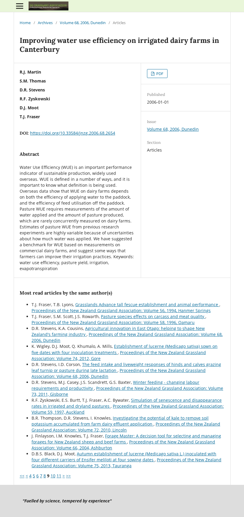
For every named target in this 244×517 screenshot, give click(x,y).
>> (68, 476)
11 (59, 476)
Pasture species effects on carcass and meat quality (153, 316)
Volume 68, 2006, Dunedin (83, 22)
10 (53, 476)
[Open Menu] (20, 6)
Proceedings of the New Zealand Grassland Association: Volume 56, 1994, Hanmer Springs (121, 310)
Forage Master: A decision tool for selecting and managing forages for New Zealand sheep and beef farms (126, 439)
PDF (159, 73)
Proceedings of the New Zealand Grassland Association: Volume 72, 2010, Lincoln (126, 427)
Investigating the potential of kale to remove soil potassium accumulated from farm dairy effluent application (120, 421)
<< (22, 476)
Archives (45, 22)
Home (25, 22)
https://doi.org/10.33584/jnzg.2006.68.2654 (72, 133)
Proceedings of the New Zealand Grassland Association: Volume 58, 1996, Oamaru (113, 322)
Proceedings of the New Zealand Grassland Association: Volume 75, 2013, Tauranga (126, 462)
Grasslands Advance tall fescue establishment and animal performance (147, 304)
